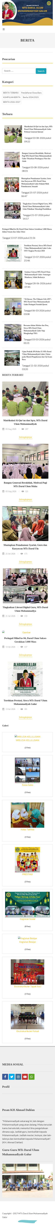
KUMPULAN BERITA (11, 97)
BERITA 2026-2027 (11, 102)
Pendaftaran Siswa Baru (31, 93)
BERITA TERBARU (11, 93)
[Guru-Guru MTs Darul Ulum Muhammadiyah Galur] (27, 1180)
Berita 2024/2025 (31, 97)
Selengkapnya (25, 437)
